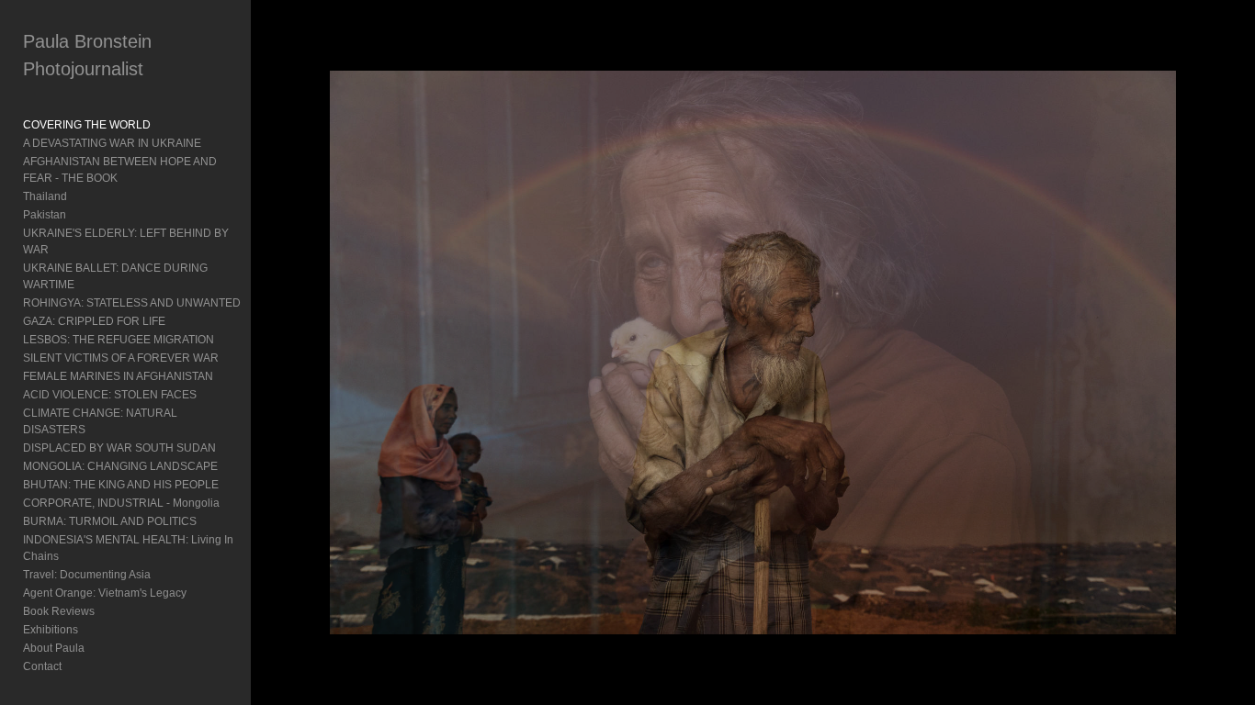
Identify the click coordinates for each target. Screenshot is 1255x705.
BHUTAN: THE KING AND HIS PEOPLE (121, 484)
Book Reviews (59, 611)
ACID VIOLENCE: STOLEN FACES (110, 394)
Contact (42, 666)
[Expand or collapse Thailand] (79, 196)
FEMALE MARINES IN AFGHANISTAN (118, 376)
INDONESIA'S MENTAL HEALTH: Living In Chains (128, 548)
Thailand (45, 196)
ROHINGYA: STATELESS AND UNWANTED (132, 303)
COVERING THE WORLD (87, 124)
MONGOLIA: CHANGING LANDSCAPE (120, 466)
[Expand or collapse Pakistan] (78, 214)
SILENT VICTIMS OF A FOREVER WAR (121, 358)
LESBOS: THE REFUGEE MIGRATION (118, 339)
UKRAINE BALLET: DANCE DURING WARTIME (115, 276)
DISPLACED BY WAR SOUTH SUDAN (119, 448)
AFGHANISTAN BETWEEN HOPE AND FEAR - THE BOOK (120, 170)
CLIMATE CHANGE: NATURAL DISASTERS (100, 421)
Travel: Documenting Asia (87, 574)
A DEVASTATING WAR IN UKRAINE (112, 143)
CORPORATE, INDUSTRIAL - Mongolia (121, 503)
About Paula (54, 648)
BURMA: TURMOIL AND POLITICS (110, 521)
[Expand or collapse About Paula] (97, 648)
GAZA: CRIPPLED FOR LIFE (94, 321)
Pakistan (44, 214)
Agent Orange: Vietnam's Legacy (105, 593)
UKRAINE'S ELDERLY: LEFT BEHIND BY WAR (126, 241)
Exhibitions (50, 629)
